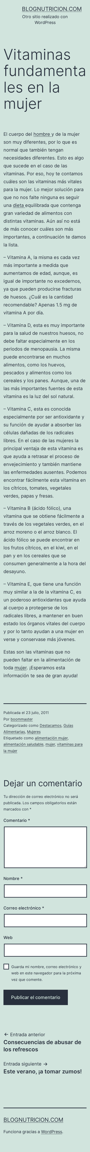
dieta (19, 205)
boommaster (22, 719)
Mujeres (34, 731)
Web (7, 937)
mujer (21, 668)
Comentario (16, 820)
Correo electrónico (23, 908)
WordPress (51, 1131)
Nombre (13, 878)
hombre (42, 134)
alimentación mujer (51, 738)
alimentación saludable (23, 744)
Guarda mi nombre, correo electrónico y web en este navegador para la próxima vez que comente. (46, 973)
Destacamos (50, 725)
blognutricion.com (52, 9)
